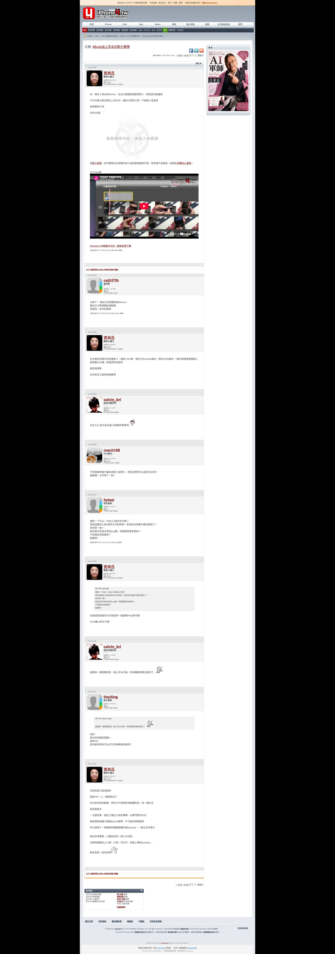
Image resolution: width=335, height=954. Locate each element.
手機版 (141, 921)
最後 (199, 55)
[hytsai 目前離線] (94, 505)
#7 (201, 561)
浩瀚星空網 (184, 928)
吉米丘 (159, 30)
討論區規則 (121, 907)
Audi (153, 30)
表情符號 (120, 896)
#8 (201, 641)
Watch (158, 24)
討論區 (90, 36)
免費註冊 (171, 30)
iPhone (108, 24)
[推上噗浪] (201, 52)
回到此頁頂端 (156, 921)
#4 (201, 394)
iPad (124, 24)
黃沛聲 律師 (172, 932)
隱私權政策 (117, 921)
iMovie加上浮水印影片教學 (111, 46)
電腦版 (130, 921)
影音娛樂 (133, 30)
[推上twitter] (196, 52)
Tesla (140, 30)
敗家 (174, 24)
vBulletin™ (119, 928)
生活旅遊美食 (223, 24)
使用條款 (102, 921)
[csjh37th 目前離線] (94, 286)
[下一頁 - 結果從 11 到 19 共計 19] (195, 55)
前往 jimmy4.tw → (210, 3)
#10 (201, 764)
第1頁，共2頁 (183, 56)
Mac (141, 24)
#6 (201, 494)
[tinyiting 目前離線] (94, 702)
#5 (201, 444)
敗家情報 (99, 30)
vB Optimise (164, 943)
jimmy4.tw (161, 948)
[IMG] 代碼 (121, 899)
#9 (201, 691)
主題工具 (198, 63)
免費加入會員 (184, 163)
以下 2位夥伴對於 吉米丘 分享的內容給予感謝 (102, 270)
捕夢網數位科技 (209, 932)
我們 (240, 24)
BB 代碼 (120, 894)
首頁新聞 (91, 30)
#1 (201, 67)
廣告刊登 (89, 921)
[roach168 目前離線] (94, 456)
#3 (201, 332)
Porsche (147, 30)
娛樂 (207, 24)
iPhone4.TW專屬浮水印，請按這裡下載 (110, 246)
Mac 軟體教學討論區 (110, 36)
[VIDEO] (120, 901)
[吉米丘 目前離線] (94, 78)
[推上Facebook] (191, 52)
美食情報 (116, 30)
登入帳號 (97, 163)
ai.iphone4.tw (192, 948)
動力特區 (108, 30)
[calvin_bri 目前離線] (94, 405)
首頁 (92, 24)
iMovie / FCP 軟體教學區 (130, 36)
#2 (201, 275)
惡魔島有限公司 (140, 932)
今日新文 (180, 30)
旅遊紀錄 (125, 30)
